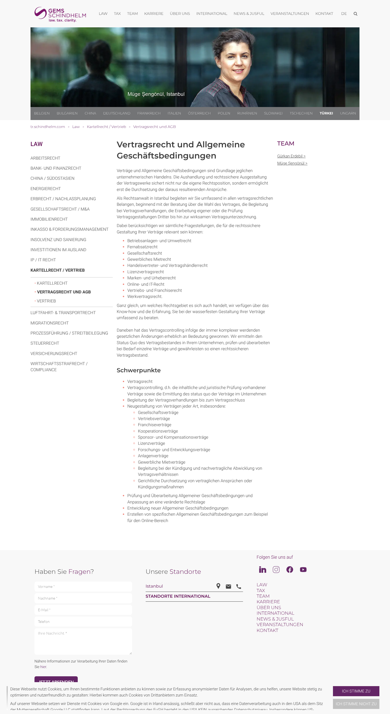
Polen (224, 113)
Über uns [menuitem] (180, 13)
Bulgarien (67, 113)
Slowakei (273, 113)
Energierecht (46, 188)
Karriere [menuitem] (153, 13)
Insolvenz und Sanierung (58, 239)
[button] (331, 698)
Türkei (326, 113)
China (90, 113)
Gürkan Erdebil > (291, 156)
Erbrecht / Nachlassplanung (63, 198)
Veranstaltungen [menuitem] (290, 13)
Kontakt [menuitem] (324, 13)
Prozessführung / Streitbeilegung (69, 333)
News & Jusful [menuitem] (249, 13)
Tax (261, 590)
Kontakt (267, 630)
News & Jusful (275, 619)
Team (263, 596)
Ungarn (348, 113)
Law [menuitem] (103, 13)
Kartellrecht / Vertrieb (58, 270)
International (275, 613)
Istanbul (154, 586)
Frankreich (149, 113)
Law (37, 144)
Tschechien (301, 113)
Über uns (269, 607)
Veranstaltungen (280, 624)
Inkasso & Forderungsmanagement (70, 229)
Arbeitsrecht (45, 158)
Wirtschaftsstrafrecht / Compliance (59, 366)
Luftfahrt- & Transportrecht (63, 312)
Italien (174, 113)
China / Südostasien (53, 178)
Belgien (42, 113)
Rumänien (247, 113)
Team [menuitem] (132, 13)
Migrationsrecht (50, 323)
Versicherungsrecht (54, 353)
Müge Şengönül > (292, 163)
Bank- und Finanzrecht (56, 168)
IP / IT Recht (43, 259)
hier (43, 667)
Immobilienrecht (49, 219)
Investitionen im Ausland (58, 249)
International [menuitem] (211, 13)
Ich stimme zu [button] (356, 691)
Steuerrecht (45, 343)
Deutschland (116, 113)
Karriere (268, 602)
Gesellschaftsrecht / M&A (60, 209)
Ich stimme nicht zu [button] (356, 704)
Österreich (199, 113)
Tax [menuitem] (117, 13)
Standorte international (178, 596)
